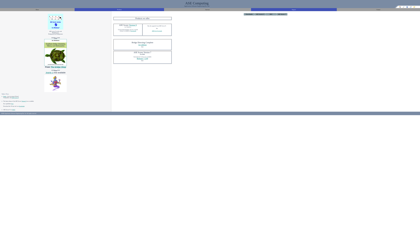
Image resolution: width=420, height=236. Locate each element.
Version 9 (24, 101)
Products (119, 9)
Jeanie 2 (50, 73)
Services (207, 9)
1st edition (142, 45)
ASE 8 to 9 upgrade (157, 31)
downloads (21, 106)
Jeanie (4, 96)
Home (37, 9)
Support (294, 9)
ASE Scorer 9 (15, 97)
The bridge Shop (58, 67)
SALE (13, 109)
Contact (378, 9)
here (12, 103)
